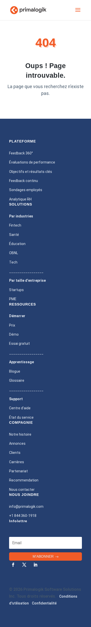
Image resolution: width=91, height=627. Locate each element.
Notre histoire (20, 434)
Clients (14, 453)
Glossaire (16, 380)
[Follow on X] (24, 565)
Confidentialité (44, 603)
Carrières (16, 462)
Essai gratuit (19, 343)
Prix (12, 325)
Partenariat (18, 471)
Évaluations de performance (32, 162)
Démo (14, 334)
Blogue (14, 371)
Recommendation (23, 480)
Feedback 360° (21, 153)
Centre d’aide (20, 408)
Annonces (17, 443)
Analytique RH (20, 199)
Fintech (15, 225)
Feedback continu (23, 181)
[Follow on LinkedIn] (35, 565)
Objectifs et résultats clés (30, 172)
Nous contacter (22, 490)
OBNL (13, 253)
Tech (13, 262)
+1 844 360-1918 (22, 516)
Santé (14, 235)
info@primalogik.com (26, 506)
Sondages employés (25, 190)
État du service (21, 417)
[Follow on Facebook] (13, 565)
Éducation (17, 244)
